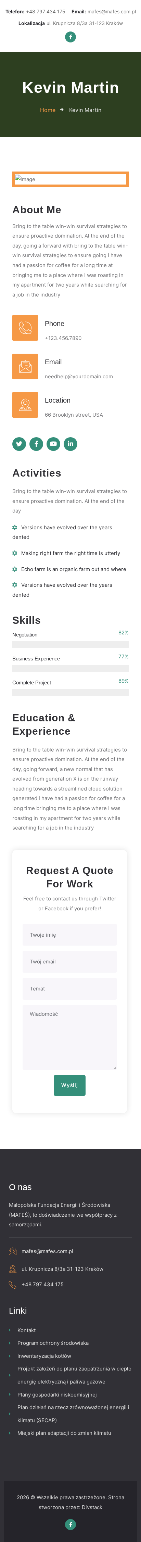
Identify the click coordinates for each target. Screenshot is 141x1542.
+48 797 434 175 (35, 11)
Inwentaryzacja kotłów (44, 1356)
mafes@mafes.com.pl (104, 11)
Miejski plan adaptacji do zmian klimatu (64, 1433)
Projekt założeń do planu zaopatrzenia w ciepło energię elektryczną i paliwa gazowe (74, 1375)
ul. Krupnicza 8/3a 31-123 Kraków (70, 23)
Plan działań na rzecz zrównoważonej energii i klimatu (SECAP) (73, 1414)
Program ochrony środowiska (53, 1343)
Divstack (92, 1507)
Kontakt (26, 1330)
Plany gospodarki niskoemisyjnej (57, 1394)
